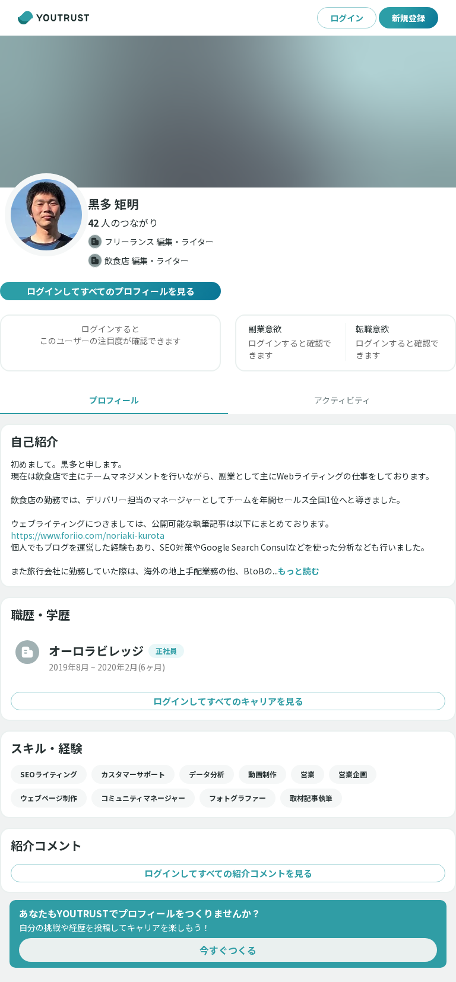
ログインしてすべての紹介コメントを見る (228, 873)
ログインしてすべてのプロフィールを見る (111, 291)
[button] (228, 111)
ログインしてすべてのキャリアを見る (228, 701)
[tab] (114, 400)
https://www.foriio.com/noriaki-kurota (87, 535)
